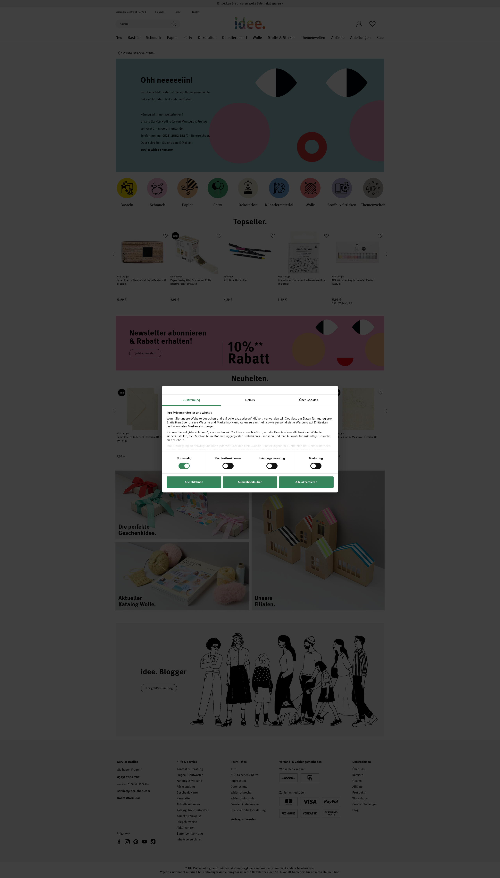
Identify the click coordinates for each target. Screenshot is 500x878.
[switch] (228, 466)
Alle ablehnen (194, 482)
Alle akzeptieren (306, 482)
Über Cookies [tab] (308, 399)
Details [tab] (250, 399)
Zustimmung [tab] (191, 399)
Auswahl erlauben (250, 482)
